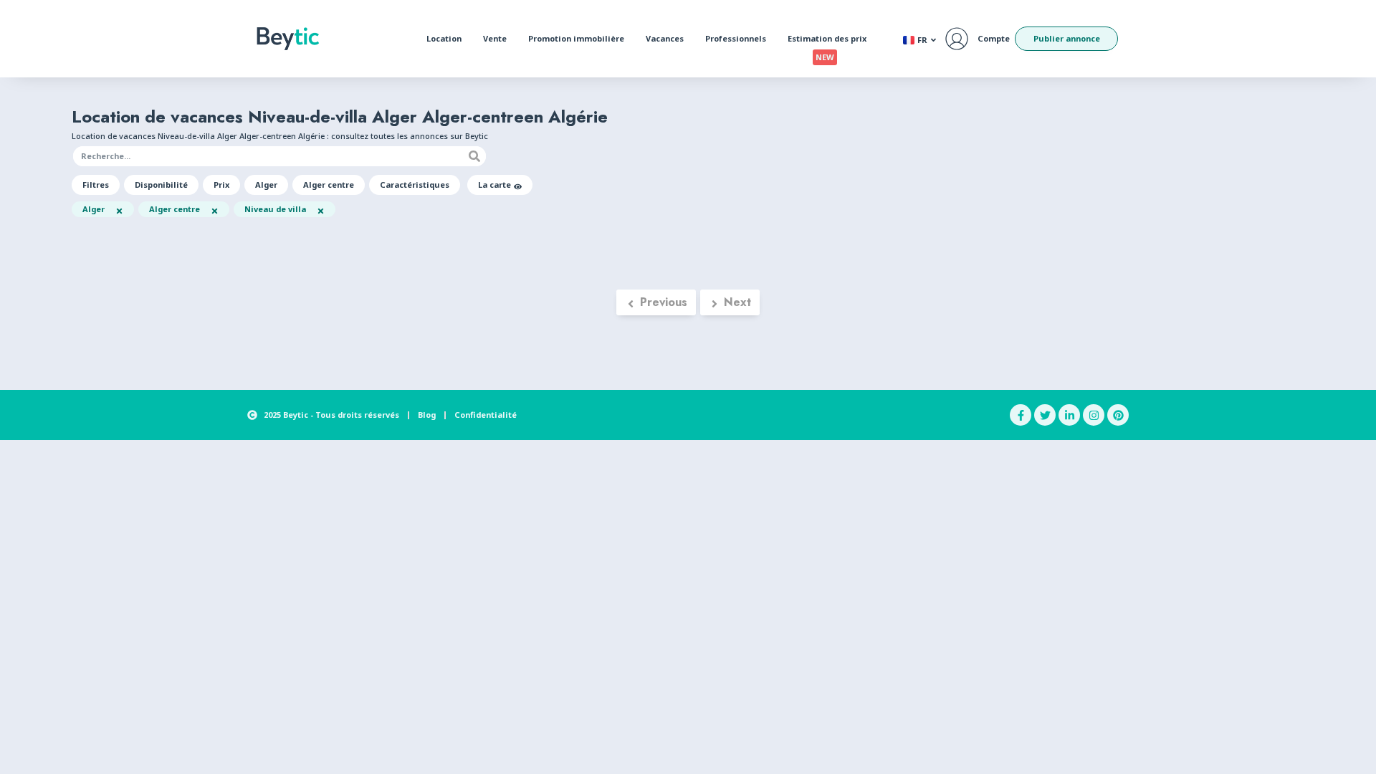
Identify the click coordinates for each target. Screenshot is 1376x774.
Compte (994, 38)
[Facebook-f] (1020, 415)
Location (444, 38)
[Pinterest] (1118, 415)
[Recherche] (474, 156)
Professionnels (735, 38)
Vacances (665, 38)
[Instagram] (1093, 415)
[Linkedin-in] (1069, 415)
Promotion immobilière (576, 38)
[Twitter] (1045, 415)
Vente (495, 38)
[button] (96, 185)
